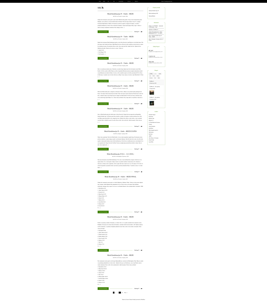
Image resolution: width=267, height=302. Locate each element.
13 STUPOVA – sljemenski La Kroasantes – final (156, 26)
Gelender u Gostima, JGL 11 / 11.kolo (156, 40)
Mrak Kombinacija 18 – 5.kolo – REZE (120, 255)
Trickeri (150, 124)
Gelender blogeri (152, 114)
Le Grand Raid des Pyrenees (154, 122)
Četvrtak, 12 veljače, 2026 (123, 16)
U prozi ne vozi (152, 56)
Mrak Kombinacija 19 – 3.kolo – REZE (120, 108)
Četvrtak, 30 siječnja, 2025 (123, 219)
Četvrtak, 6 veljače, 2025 (123, 179)
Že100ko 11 (152, 102)
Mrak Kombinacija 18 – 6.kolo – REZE (120, 217)
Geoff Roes (151, 128)
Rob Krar (150, 134)
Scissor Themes (129, 299)
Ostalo (129, 1)
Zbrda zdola (151, 61)
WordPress (143, 299)
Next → (125, 292)
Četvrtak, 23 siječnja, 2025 (123, 257)
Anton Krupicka (152, 126)
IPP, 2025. (151, 50)
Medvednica (151, 132)
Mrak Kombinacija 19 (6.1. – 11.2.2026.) (120, 154)
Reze (104, 1)
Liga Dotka (151, 142)
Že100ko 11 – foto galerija (155, 92)
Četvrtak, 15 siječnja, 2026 (123, 111)
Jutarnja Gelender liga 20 (154, 10)
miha (151, 57)
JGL (108, 1)
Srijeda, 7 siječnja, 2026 (122, 133)
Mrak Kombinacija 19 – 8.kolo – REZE (120, 14)
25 (122, 292)
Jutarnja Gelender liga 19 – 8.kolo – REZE (155, 36)
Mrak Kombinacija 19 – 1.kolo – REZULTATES (120, 131)
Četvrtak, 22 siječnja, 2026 (123, 88)
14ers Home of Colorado (153, 138)
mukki (151, 51)
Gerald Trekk (151, 140)
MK (114, 1)
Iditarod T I (151, 120)
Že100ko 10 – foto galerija (155, 81)
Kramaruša (151, 116)
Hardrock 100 (151, 118)
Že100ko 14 (156, 29)
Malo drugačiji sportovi (153, 130)
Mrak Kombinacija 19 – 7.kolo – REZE (120, 36)
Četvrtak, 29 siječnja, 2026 (123, 65)
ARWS (150, 136)
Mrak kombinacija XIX (153, 13)
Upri (100, 1)
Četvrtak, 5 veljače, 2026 (123, 39)
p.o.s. (115, 16)
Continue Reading (103, 31)
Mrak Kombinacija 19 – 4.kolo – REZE (120, 86)
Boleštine (121, 1)
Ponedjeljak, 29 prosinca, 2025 (123, 156)
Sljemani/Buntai (152, 16)
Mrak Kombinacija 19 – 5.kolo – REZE (120, 63)
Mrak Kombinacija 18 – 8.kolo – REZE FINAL (120, 176)
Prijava (136, 1)
